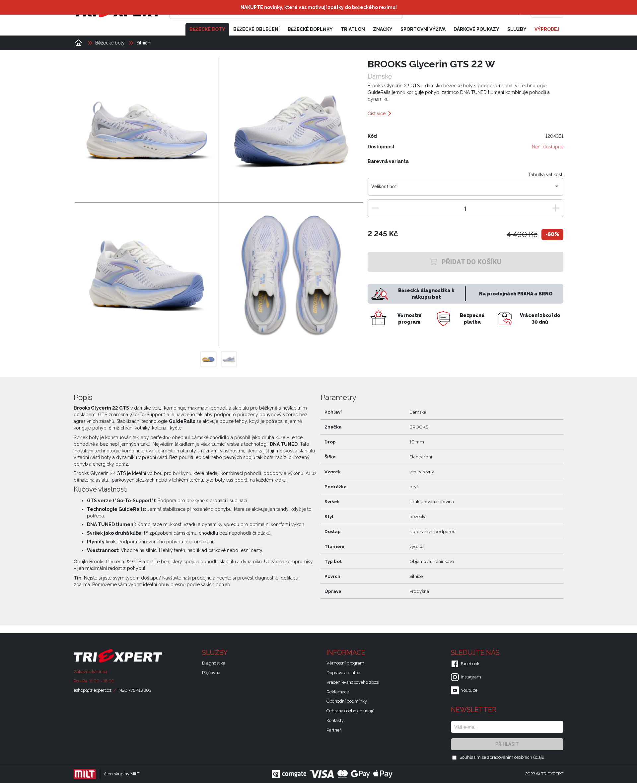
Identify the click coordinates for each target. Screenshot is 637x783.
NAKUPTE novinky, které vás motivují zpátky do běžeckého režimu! (319, 7)
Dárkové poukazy (476, 29)
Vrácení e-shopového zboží (352, 682)
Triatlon (353, 29)
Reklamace (337, 691)
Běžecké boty (207, 29)
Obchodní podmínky (346, 701)
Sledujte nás (476, 652)
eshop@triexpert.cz (92, 690)
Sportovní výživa (423, 29)
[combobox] (465, 189)
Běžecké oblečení (256, 29)
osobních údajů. (529, 757)
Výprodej (546, 29)
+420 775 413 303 (134, 690)
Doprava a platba (343, 672)
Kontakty (335, 720)
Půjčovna (211, 672)
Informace (346, 652)
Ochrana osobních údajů (350, 710)
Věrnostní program (345, 663)
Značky (382, 29)
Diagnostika (213, 663)
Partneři (334, 730)
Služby (517, 29)
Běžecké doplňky (310, 29)
